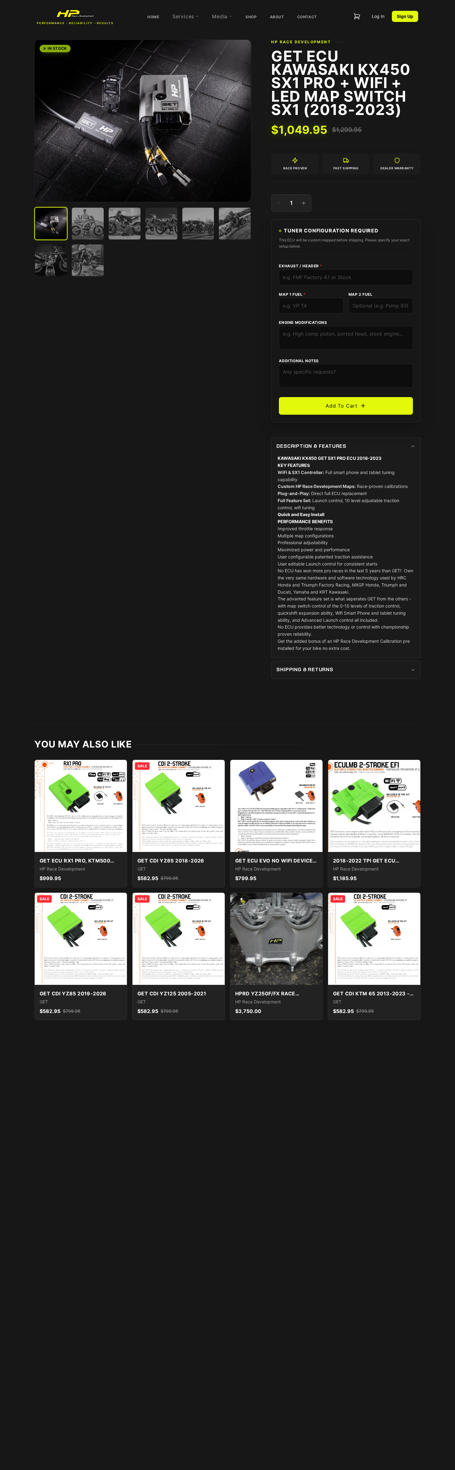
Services (183, 16)
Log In (378, 16)
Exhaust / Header (300, 266)
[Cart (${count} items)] (357, 16)
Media (220, 16)
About (277, 17)
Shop (251, 17)
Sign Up (405, 16)
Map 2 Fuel (361, 294)
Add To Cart (342, 406)
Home (153, 17)
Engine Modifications (303, 322)
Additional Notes (299, 360)
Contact (307, 17)
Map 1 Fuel (292, 294)
